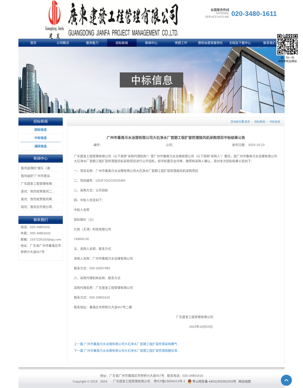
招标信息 (40, 129)
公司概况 (63, 43)
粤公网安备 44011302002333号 (214, 381)
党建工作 (181, 43)
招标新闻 (122, 43)
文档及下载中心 (240, 43)
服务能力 (92, 43)
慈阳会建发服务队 (210, 43)
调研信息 (40, 146)
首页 (33, 43)
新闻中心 (151, 43)
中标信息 (40, 138)
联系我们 (269, 43)
